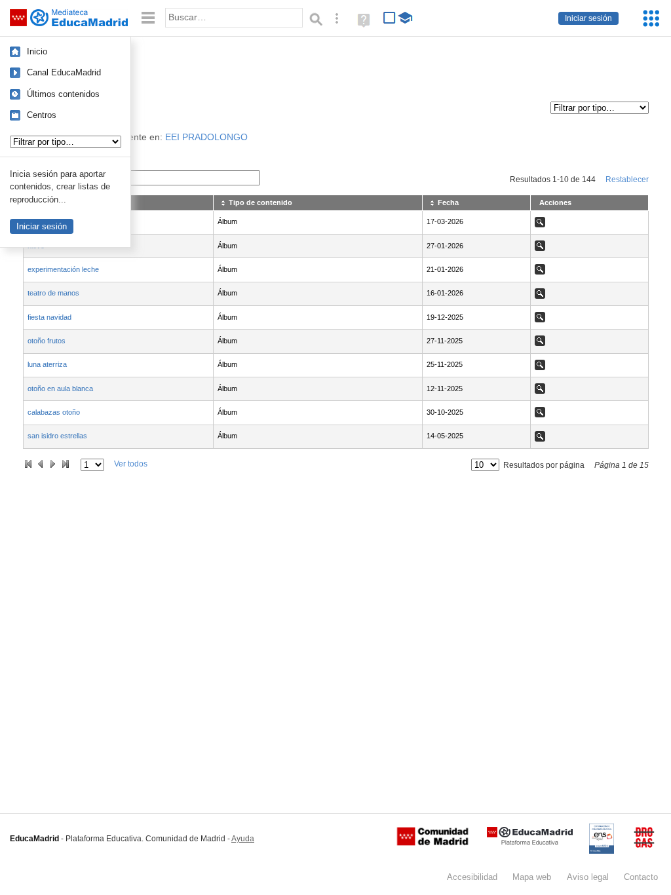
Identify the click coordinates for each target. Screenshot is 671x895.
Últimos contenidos (63, 94)
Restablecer (627, 179)
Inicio (37, 51)
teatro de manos (53, 293)
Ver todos (130, 464)
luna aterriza (47, 364)
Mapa (531, 877)
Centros (41, 115)
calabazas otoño (54, 412)
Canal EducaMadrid (64, 72)
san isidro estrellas (57, 436)
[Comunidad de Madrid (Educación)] (432, 842)
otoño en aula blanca (60, 388)
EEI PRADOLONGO (206, 137)
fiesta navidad (49, 317)
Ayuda (242, 838)
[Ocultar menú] (148, 18)
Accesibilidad (472, 877)
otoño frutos (47, 341)
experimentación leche (63, 269)
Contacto (641, 877)
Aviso (588, 877)
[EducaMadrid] (530, 842)
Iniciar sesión (588, 18)
